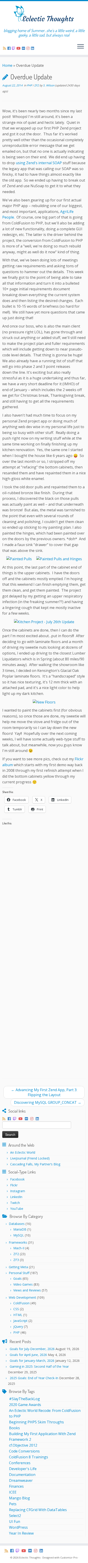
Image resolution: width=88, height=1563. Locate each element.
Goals (17, 1278)
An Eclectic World (22, 1152)
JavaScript (20, 1321)
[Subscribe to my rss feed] (5, 48)
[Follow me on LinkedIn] (33, 48)
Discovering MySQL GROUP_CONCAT (47, 1102)
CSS (16, 1309)
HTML (17, 1315)
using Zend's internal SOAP (39, 162)
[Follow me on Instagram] (28, 48)
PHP (30, 85)
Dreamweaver (21, 1480)
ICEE (12, 1492)
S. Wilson (48, 85)
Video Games (23, 1284)
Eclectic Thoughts (29, 1557)
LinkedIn (16, 1197)
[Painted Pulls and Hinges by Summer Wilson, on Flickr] (59, 558)
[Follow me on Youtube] (19, 48)
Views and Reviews (27, 1290)
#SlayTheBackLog (24, 1398)
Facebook (17, 1179)
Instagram (17, 1191)
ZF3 (16, 1260)
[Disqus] (44, 896)
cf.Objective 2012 (23, 1445)
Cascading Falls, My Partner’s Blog (35, 1164)
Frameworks (18, 1242)
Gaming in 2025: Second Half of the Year (39, 1366)
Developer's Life (23, 1468)
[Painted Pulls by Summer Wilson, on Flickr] (19, 558)
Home (7, 65)
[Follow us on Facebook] (9, 48)
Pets (12, 1503)
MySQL (18, 1235)
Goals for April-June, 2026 (28, 1355)
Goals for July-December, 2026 (32, 1349)
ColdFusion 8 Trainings (28, 1457)
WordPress (18, 1527)
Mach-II (18, 1248)
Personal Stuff (19, 1273)
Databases (17, 1224)
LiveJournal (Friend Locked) (30, 1158)
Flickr (14, 1185)
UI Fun (14, 1521)
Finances (16, 1486)
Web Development (22, 1297)
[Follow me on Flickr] (24, 48)
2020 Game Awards (25, 1404)
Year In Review (21, 1533)
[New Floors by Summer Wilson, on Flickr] (44, 701)
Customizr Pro (69, 1557)
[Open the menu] (80, 46)
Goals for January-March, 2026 (32, 1360)
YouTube (16, 1208)
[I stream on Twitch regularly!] (14, 48)
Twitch (15, 1203)
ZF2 (36, 85)
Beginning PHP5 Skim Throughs (36, 1422)
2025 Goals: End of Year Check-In (34, 1378)
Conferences (19, 1462)
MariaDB (19, 1229)
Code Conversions (24, 1451)
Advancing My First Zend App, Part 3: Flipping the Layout (44, 1092)
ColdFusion (21, 1303)
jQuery (18, 1326)
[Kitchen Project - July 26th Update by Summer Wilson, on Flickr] (44, 621)
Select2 (15, 1515)
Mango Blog (19, 1498)
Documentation (22, 1474)
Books (14, 1427)
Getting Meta (18, 1267)
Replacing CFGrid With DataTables (38, 1509)
